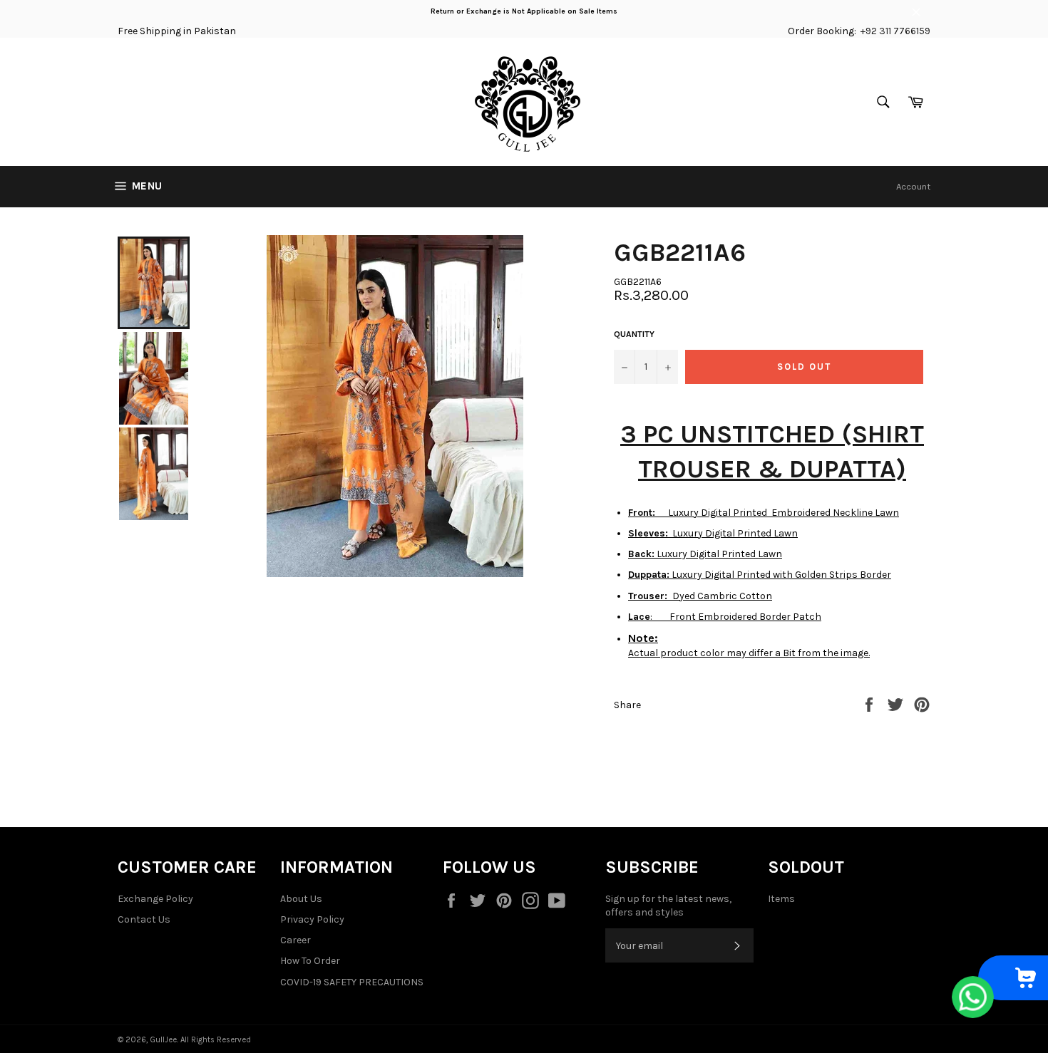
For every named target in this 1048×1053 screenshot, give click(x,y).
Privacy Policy (312, 919)
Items (781, 899)
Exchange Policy (155, 899)
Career (295, 940)
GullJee (163, 1039)
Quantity (634, 334)
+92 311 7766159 (895, 31)
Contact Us (144, 919)
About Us (301, 899)
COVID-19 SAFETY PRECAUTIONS (351, 982)
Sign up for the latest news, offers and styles (668, 905)
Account (913, 186)
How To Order (310, 961)
